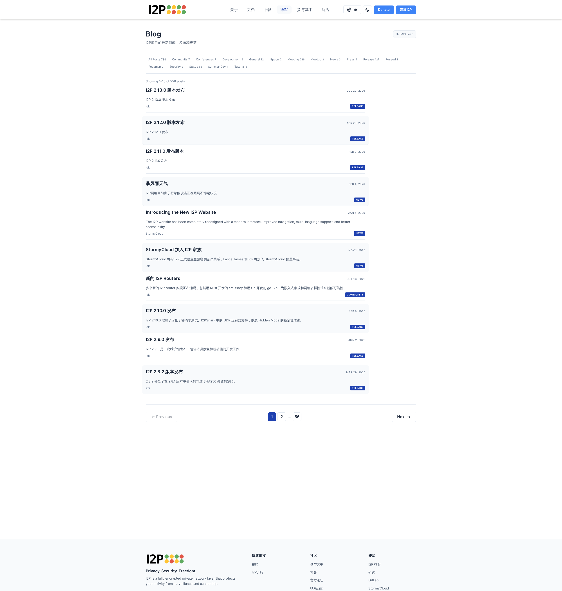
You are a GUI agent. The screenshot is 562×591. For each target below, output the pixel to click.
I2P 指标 (374, 564)
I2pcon (275, 59)
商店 (325, 9)
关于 (234, 9)
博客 (284, 9)
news (360, 199)
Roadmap (155, 66)
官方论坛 (316, 580)
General (256, 59)
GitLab (373, 580)
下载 (267, 9)
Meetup (317, 59)
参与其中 (305, 9)
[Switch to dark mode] (367, 9)
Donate (384, 9)
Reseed (391, 59)
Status (195, 66)
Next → (404, 416)
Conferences (206, 59)
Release (371, 59)
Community (181, 59)
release (358, 106)
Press (352, 59)
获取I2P (406, 9)
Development (232, 59)
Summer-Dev (218, 66)
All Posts (157, 59)
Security (176, 66)
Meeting (296, 59)
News (335, 59)
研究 (371, 572)
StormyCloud (378, 588)
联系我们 (316, 588)
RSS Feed (406, 34)
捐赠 (255, 564)
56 (297, 416)
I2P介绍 (257, 572)
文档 (251, 9)
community (355, 294)
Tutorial (240, 66)
